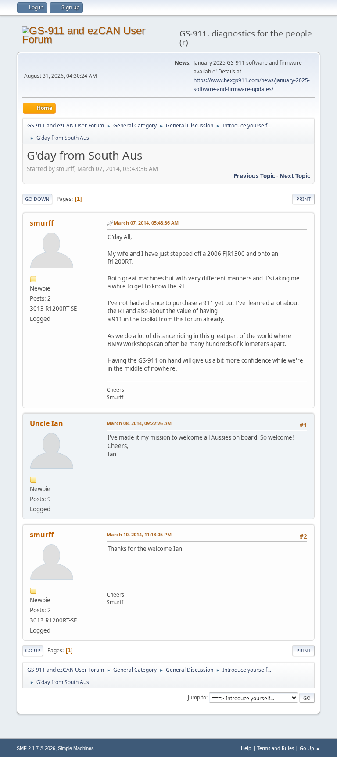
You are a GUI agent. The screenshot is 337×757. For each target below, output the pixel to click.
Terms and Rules (275, 748)
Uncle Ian (46, 423)
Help (246, 748)
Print (303, 199)
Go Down (37, 199)
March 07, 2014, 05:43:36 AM (146, 222)
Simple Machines (76, 748)
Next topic (295, 176)
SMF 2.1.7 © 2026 (36, 748)
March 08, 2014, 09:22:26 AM (139, 423)
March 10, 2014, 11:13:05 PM (139, 534)
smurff (42, 223)
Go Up (32, 650)
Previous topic (254, 176)
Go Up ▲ (310, 748)
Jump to (197, 697)
